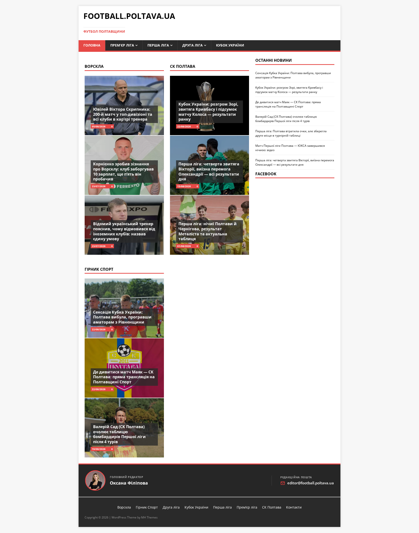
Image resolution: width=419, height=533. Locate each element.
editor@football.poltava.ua (310, 482)
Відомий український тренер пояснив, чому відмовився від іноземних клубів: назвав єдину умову (124, 231)
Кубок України (230, 45)
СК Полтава (182, 66)
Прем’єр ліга (122, 45)
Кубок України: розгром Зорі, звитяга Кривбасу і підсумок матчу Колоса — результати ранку (208, 111)
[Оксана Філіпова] (95, 480)
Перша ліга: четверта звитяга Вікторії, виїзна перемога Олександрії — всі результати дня (208, 171)
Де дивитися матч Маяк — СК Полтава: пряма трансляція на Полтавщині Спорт (124, 377)
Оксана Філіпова (129, 483)
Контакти (294, 507)
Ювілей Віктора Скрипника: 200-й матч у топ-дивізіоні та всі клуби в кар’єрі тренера (122, 114)
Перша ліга (158, 45)
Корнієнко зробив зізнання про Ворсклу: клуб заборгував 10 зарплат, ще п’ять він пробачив (123, 171)
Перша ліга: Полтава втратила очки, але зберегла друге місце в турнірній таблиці (291, 133)
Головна (91, 45)
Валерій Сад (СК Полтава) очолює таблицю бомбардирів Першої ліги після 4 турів (119, 434)
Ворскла (94, 66)
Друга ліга (192, 45)
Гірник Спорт (99, 269)
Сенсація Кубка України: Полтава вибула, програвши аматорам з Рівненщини (122, 317)
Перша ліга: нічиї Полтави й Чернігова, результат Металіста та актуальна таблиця (207, 231)
